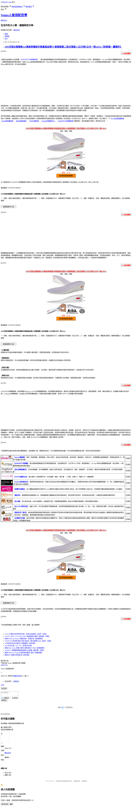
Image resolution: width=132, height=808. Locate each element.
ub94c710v (4, 665)
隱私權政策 (77, 781)
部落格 (7, 36)
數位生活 (17, 30)
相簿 (6, 34)
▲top (2, 685)
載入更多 (4, 688)
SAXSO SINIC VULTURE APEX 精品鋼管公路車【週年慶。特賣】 (27, 636)
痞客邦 (15, 676)
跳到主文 (4, 20)
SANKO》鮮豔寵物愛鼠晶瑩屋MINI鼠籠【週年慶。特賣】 (25, 650)
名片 (6, 38)
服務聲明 (84, 781)
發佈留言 (4, 700)
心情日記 (16, 681)
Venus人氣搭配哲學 (14, 15)
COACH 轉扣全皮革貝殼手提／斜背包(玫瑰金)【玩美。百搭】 (26, 634)
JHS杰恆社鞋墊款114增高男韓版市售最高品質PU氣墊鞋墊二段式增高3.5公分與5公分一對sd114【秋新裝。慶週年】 (63, 47)
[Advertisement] (66, 87)
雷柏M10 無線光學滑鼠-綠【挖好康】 (17, 655)
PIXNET (51, 781)
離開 (11, 804)
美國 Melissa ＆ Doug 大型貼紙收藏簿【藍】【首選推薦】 (24, 652)
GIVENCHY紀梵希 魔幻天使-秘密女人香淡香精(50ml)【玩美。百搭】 (28, 641)
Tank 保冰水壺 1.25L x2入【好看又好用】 (19, 645)
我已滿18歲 (5, 804)
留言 (19, 676)
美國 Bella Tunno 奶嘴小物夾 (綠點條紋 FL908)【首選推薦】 (25, 648)
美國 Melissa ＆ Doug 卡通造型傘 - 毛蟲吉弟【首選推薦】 (24, 638)
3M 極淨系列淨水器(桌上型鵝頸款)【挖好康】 (20, 643)
